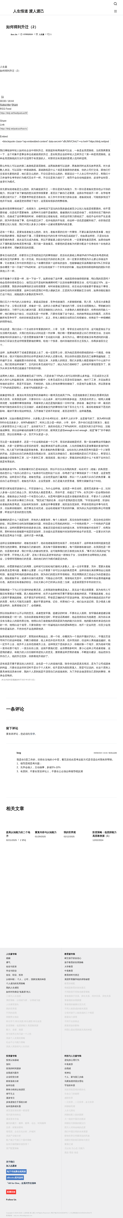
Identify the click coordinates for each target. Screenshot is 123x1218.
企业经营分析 (12, 1077)
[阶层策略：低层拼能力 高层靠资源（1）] (105, 821)
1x (2, 97)
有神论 (67, 1073)
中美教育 (68, 971)
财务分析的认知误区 (15, 1089)
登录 (32, 734)
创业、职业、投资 (14, 975)
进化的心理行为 (71, 1060)
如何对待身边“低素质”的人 (18, 992)
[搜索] (115, 3)
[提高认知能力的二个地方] (18, 821)
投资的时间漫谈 (13, 1068)
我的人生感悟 (12, 987)
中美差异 (68, 1064)
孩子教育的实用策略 (73, 962)
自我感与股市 (12, 1073)
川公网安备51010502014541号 (81, 1213)
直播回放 (11, 1192)
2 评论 (23, 840)
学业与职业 (11, 971)
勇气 (8, 962)
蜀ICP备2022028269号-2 (59, 1213)
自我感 (67, 1068)
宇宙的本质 (69, 1085)
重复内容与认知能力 (46, 832)
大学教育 (68, 966)
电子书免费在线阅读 (16, 1171)
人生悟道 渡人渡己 (28, 11)
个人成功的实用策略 (15, 983)
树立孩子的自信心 (72, 958)
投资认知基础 (12, 1060)
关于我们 (10, 1162)
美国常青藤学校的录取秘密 (77, 979)
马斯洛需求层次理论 (73, 1081)
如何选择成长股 (13, 1106)
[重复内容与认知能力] (47, 821)
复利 (8, 1064)
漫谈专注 (10, 1098)
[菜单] (115, 11)
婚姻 (8, 958)
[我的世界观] (76, 821)
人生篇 (41, 34)
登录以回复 (113, 753)
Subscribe (5, 105)
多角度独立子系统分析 (16, 1102)
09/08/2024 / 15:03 (100, 753)
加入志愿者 (11, 1166)
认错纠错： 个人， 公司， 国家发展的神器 (26, 979)
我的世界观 (70, 832)
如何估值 (10, 1085)
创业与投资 (11, 966)
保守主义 (10, 1093)
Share (14, 105)
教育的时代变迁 (71, 975)
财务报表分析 (12, 1081)
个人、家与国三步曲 (73, 1077)
